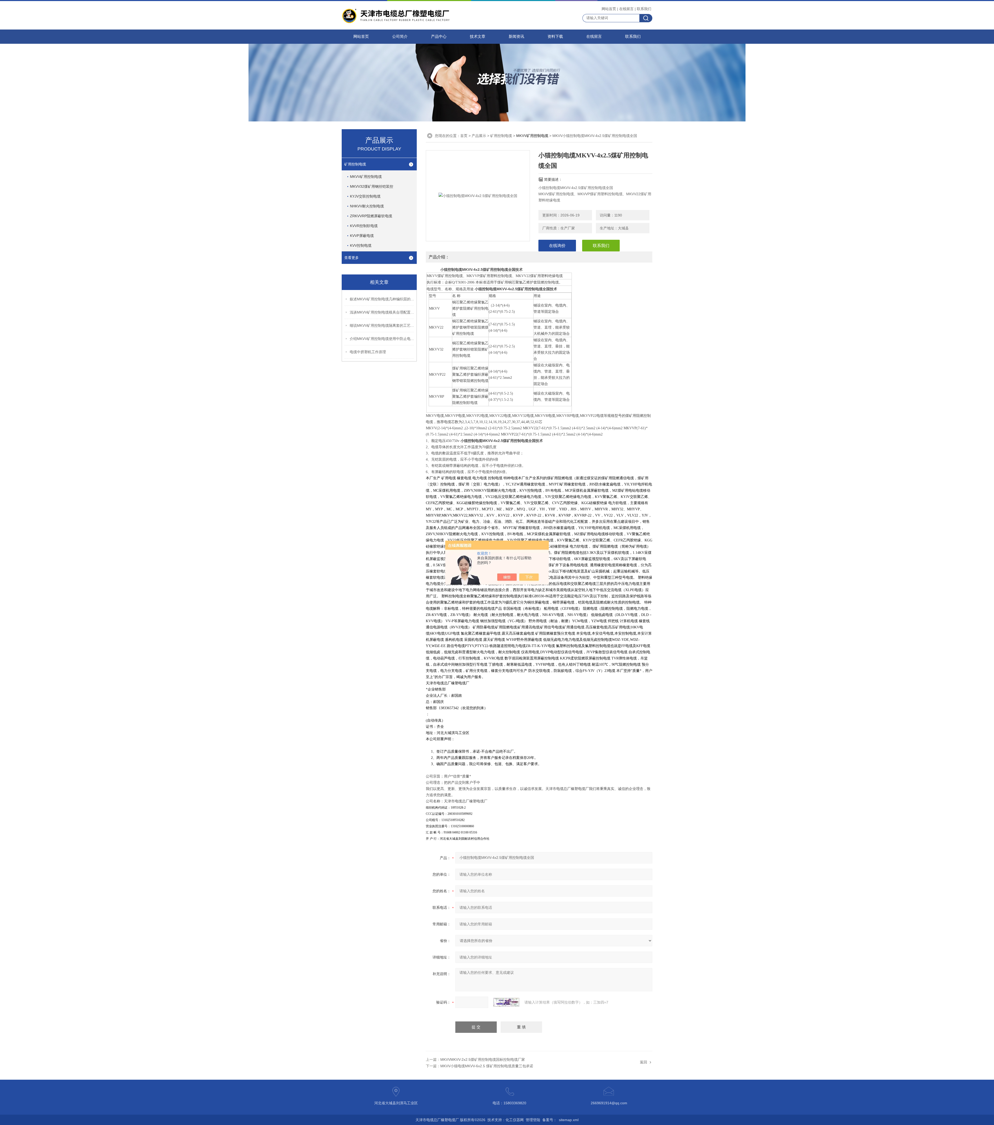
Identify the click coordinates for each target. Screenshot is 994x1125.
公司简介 (400, 36)
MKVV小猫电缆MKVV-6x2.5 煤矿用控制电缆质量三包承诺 (486, 1066)
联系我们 (644, 9)
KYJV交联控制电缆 (365, 196)
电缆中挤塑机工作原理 (368, 352)
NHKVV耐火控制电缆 (367, 206)
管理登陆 (533, 1120)
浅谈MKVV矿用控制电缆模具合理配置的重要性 (382, 312)
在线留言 (626, 9)
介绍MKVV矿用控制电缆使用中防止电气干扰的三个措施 (382, 339)
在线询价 (557, 245)
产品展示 (479, 136)
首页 (463, 136)
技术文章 (477, 36)
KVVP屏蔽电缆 (362, 236)
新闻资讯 (516, 36)
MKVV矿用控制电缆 (366, 177)
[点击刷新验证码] (506, 1002)
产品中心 (439, 36)
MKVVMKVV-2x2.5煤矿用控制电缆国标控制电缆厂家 (482, 1059)
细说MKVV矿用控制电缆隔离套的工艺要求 (382, 325)
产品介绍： (439, 257)
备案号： (549, 1120)
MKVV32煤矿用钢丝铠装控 (371, 186)
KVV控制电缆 (360, 245)
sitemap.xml (569, 1120)
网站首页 (609, 9)
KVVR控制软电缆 (364, 226)
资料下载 (555, 36)
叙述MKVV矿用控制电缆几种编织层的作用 (382, 299)
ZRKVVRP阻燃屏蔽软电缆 (371, 216)
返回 (643, 1062)
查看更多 (351, 258)
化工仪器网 (515, 1120)
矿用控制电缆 (355, 164)
